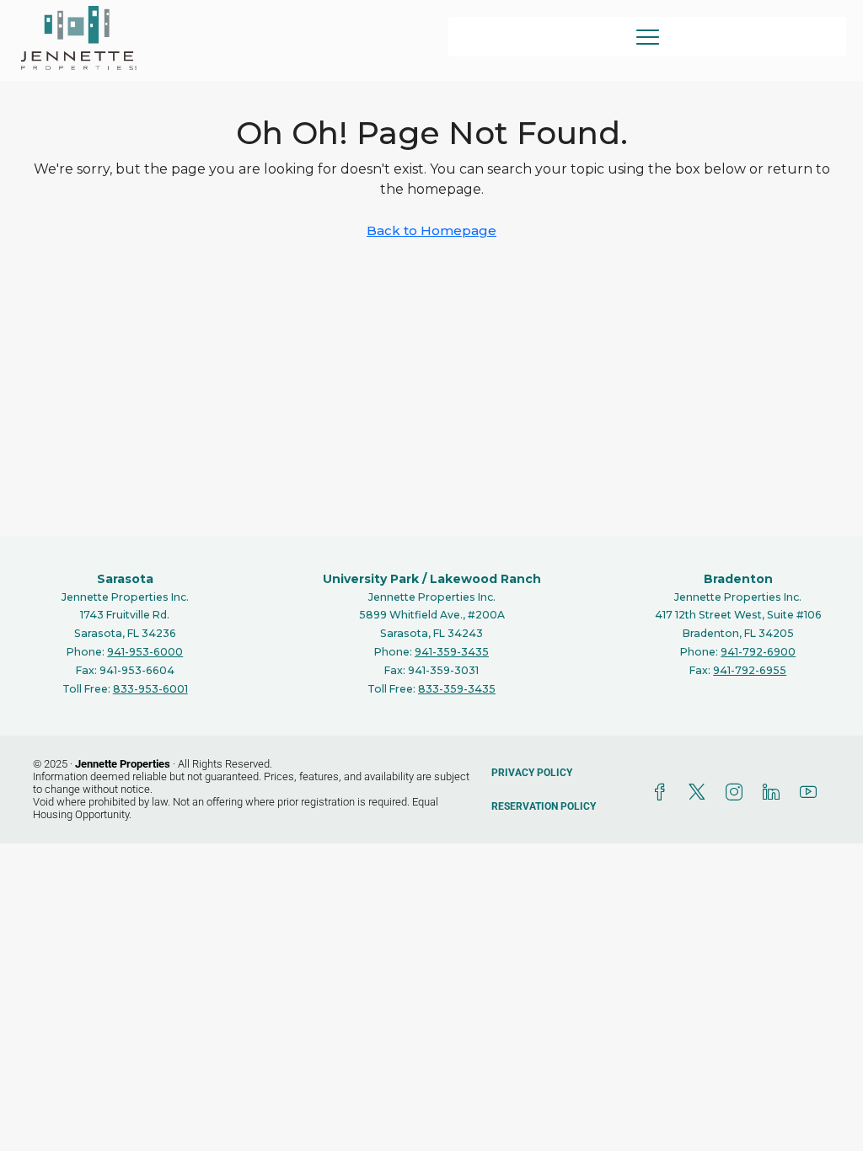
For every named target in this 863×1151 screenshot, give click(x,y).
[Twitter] (700, 793)
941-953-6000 (145, 651)
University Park (371, 578)
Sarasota (125, 578)
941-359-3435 (452, 651)
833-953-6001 (150, 689)
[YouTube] (811, 793)
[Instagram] (737, 793)
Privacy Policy (531, 773)
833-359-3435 (457, 689)
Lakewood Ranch (485, 578)
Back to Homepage (431, 230)
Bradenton (738, 578)
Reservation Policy (543, 806)
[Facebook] (663, 793)
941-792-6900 (758, 651)
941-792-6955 (749, 670)
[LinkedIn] (774, 793)
